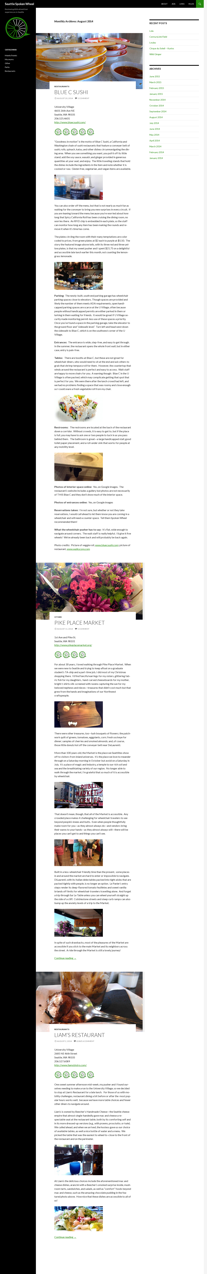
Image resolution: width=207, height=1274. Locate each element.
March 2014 (155, 146)
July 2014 (154, 123)
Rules (191, 4)
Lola (151, 30)
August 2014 (156, 117)
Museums (9, 59)
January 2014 (156, 158)
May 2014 (154, 134)
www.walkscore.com (78, 548)
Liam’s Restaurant (79, 1035)
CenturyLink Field (158, 36)
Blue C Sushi (71, 92)
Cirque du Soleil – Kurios (161, 48)
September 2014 (157, 111)
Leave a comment (85, 1041)
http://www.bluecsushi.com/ (70, 122)
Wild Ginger (155, 54)
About (164, 4)
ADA (173, 4)
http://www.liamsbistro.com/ (70, 1065)
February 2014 (156, 152)
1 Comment (83, 98)
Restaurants (61, 86)
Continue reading (65, 958)
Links (182, 4)
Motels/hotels (11, 55)
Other (58, 617)
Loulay (152, 42)
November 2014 (157, 99)
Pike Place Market (79, 622)
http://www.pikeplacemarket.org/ (73, 645)
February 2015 (156, 88)
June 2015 (154, 76)
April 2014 (154, 140)
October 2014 (156, 105)
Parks (7, 67)
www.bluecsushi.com (106, 545)
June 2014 (154, 128)
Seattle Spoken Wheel (19, 4)
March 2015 (155, 82)
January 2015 (156, 94)
